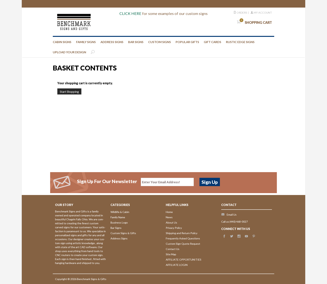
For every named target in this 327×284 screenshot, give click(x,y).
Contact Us (172, 249)
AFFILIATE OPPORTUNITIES (183, 259)
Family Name (118, 217)
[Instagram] (239, 236)
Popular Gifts (187, 42)
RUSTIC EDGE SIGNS (240, 42)
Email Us (232, 214)
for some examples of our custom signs (163, 13)
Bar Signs (116, 227)
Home (169, 212)
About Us (171, 222)
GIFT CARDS (212, 42)
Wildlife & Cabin (120, 212)
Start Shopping (69, 91)
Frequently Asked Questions (183, 238)
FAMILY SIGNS (86, 42)
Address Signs (119, 238)
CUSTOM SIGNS (159, 42)
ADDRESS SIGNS (111, 42)
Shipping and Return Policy (181, 233)
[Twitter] (232, 236)
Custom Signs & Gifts (123, 233)
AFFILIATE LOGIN (177, 264)
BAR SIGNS (135, 42)
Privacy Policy (174, 227)
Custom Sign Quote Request (183, 243)
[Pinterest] (254, 236)
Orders (241, 12)
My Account (262, 12)
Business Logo (119, 222)
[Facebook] (224, 236)
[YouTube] (246, 236)
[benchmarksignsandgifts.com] (90, 21)
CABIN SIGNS (62, 42)
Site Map (171, 254)
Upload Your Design (69, 52)
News (169, 217)
